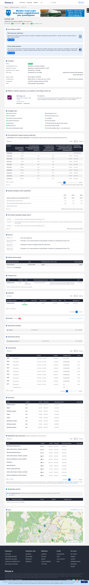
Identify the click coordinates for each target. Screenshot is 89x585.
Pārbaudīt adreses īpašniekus (75, 79)
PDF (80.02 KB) (66, 361)
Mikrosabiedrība (27, 21)
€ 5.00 (12, 39)
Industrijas (29, 2)
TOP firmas (44, 564)
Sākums (6, 7)
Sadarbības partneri (75, 561)
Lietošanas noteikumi (9, 579)
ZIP (64, 384)
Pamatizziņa (8, 554)
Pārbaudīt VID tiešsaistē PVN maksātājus (73, 72)
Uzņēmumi (22, 2)
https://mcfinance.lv (21, 101)
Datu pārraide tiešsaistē (11, 556)
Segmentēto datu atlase (11, 559)
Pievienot (22, 502)
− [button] (7, 515)
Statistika (73, 556)
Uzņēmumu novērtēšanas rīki (12, 561)
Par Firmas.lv (74, 554)
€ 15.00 (12, 52)
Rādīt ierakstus (76, 141)
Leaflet (70, 542)
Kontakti (73, 566)
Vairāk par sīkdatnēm (69, 583)
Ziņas (58, 561)
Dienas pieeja (29, 556)
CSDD (58, 556)
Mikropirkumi (29, 559)
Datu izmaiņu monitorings (11, 564)
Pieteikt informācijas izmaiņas (77, 318)
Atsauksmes (74, 564)
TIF (43, 456)
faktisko (78, 509)
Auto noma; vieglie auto (26, 237)
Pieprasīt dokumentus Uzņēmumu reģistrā (69, 483)
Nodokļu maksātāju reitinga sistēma (75, 228)
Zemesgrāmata (60, 554)
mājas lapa (27, 103)
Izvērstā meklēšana (46, 561)
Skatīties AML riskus (11, 125)
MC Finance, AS (21, 96)
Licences (73, 559)
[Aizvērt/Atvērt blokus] (88, 9)
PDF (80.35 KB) (66, 374)
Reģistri (36, 2)
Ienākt (81, 2)
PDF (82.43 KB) (66, 381)
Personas (43, 556)
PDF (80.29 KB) (66, 377)
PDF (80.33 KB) (66, 371)
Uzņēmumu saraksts (14, 7)
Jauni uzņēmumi (61, 559)
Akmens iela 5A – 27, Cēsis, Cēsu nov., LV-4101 (39, 79)
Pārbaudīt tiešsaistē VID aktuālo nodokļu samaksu (57, 123)
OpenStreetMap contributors (78, 542)
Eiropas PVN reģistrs (78, 74)
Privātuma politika (18, 579)
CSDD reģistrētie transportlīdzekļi (36, 83)
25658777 (20, 103)
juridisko (75, 509)
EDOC (43, 446)
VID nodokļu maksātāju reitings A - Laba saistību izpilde (58, 128)
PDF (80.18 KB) (66, 368)
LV (41, 2)
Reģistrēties (28, 561)
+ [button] (7, 513)
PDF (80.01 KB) (66, 365)
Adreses (43, 559)
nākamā (80, 182)
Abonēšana (28, 554)
